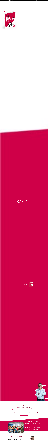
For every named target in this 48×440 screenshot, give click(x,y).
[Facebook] (37, 0)
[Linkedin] (36, 0)
